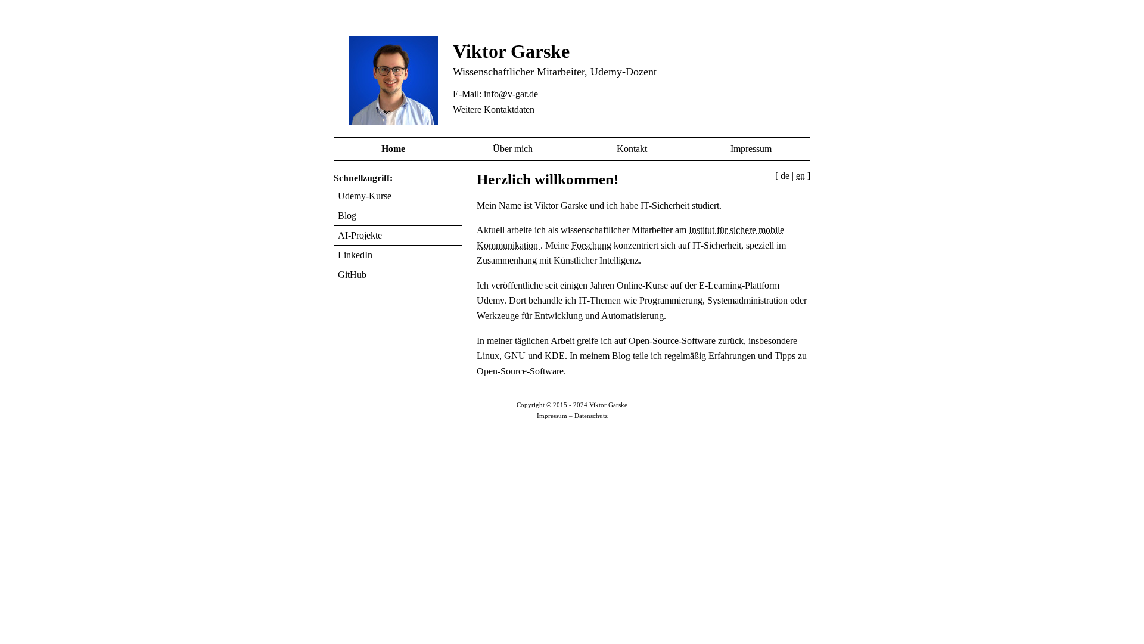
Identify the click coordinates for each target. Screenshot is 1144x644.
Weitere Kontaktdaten (493, 109)
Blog (347, 215)
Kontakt (632, 149)
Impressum (751, 149)
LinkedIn (355, 255)
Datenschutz (591, 415)
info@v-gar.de (511, 94)
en (800, 176)
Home (393, 149)
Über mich (513, 149)
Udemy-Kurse (364, 196)
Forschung (591, 245)
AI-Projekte (360, 235)
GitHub (352, 275)
